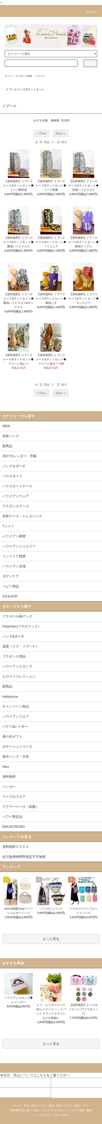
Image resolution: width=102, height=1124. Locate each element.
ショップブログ (42, 1115)
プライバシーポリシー (54, 1110)
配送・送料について (59, 1105)
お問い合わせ (10, 1092)
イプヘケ (40, 76)
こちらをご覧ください (53, 1075)
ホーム (8, 76)
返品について (81, 1105)
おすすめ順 (40, 120)
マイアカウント (11, 1082)
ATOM (64, 1115)
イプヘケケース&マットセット (25, 89)
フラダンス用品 (23, 76)
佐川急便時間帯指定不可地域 (24, 857)
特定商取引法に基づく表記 (24, 1110)
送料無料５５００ (15, 847)
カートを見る (61, 1082)
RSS (56, 1115)
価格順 (55, 120)
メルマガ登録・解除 (80, 1110)
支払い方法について (34, 1105)
